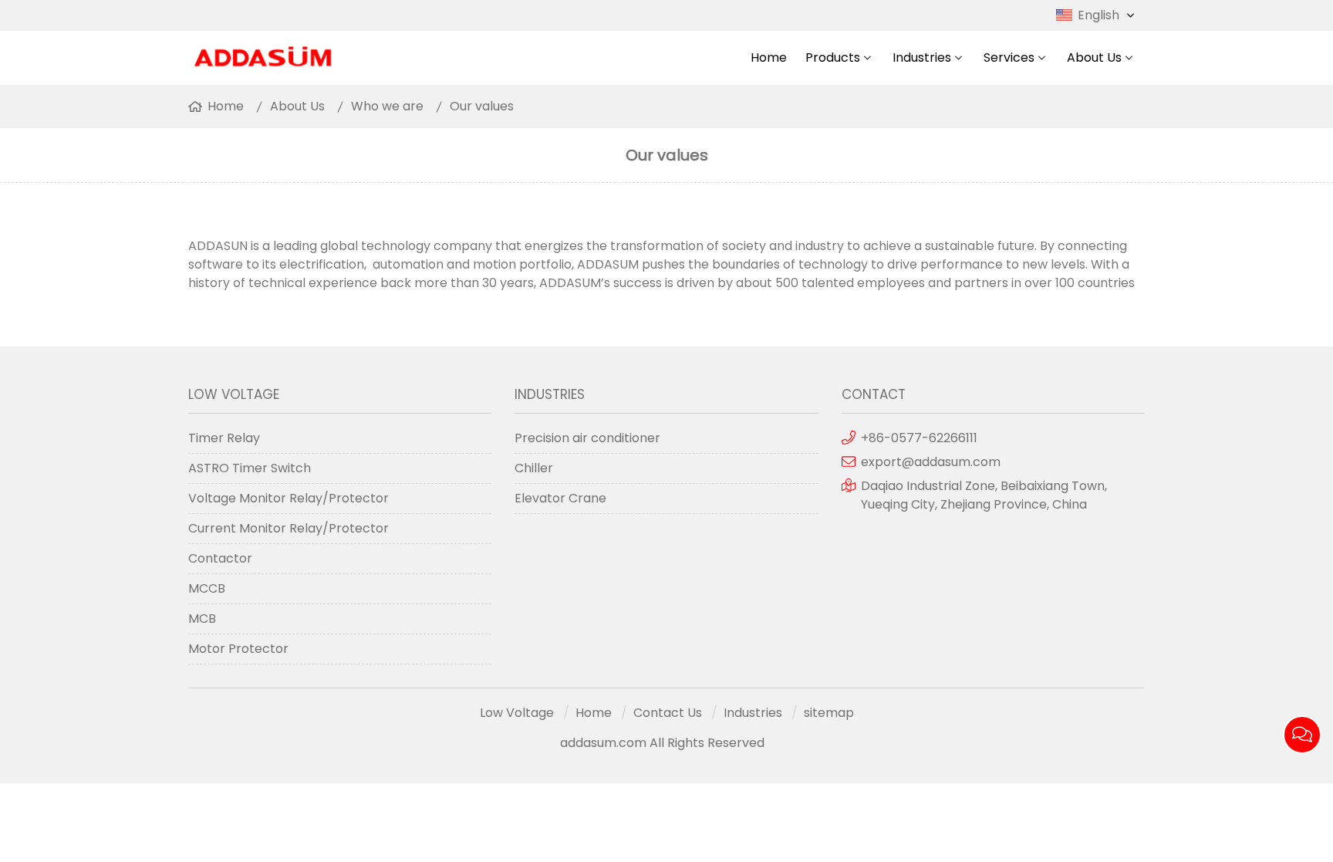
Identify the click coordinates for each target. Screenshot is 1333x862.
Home (769, 57)
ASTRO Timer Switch (249, 468)
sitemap (829, 713)
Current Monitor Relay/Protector (288, 528)
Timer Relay (224, 438)
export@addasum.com (931, 462)
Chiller (534, 468)
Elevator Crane (560, 498)
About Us (1094, 57)
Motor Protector (238, 648)
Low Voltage (517, 713)
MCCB (206, 588)
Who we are (387, 106)
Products (832, 57)
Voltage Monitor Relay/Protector (288, 498)
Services (1009, 57)
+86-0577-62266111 (919, 438)
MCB (202, 618)
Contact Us (667, 713)
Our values (482, 106)
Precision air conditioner (587, 438)
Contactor (220, 558)
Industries (922, 57)
